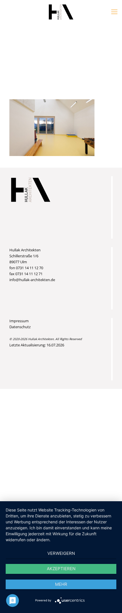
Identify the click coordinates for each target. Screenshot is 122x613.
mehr (61, 584)
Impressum (19, 320)
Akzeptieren (61, 568)
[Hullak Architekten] (61, 11)
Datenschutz (20, 326)
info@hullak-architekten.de (32, 279)
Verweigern (61, 553)
